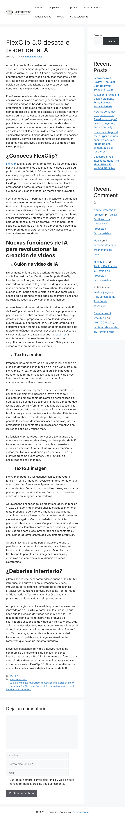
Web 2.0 (14, 676)
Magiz (97, 240)
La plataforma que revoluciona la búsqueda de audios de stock (42, 682)
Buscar (98, 35)
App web (73, 7)
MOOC (60, 16)
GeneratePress (81, 812)
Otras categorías (79, 16)
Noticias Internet (93, 7)
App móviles (56, 7)
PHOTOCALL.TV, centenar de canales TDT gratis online (106, 327)
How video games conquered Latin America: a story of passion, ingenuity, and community (105, 119)
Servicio (38, 7)
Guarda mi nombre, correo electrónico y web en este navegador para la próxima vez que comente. (41, 781)
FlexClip (11, 163)
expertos (61, 334)
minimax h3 (101, 261)
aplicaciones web (18, 679)
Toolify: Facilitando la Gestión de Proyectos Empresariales (105, 224)
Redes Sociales (42, 16)
